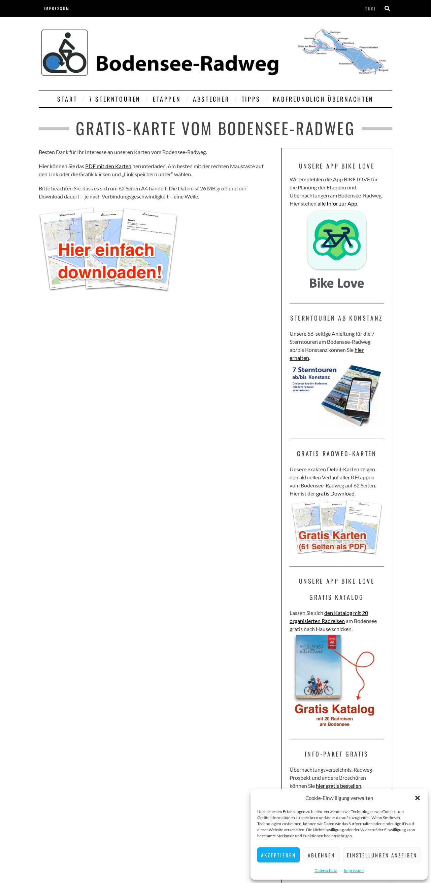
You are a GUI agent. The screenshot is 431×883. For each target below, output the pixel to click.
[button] (417, 798)
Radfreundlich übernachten (323, 99)
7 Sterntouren (115, 99)
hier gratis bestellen (338, 785)
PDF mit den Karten (108, 166)
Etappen (167, 99)
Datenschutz (325, 870)
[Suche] (387, 8)
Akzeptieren (278, 855)
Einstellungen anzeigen (382, 855)
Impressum (354, 870)
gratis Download (335, 493)
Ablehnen (321, 855)
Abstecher (211, 99)
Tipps (251, 99)
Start (67, 99)
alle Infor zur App (337, 203)
